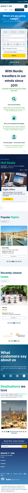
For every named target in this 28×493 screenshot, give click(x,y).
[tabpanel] (14, 187)
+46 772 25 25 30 (5, 1)
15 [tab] (14, 433)
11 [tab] (21, 431)
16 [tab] (16, 433)
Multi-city (22, 32)
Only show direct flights (10, 52)
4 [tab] (13, 261)
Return (5, 32)
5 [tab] (15, 261)
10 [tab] (19, 431)
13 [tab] (25, 431)
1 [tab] (7, 261)
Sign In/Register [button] (19, 9)
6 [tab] (17, 261)
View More (4, 221)
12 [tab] (23, 431)
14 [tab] (12, 433)
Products (3, 460)
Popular (10, 217)
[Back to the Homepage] (6, 6)
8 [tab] (20, 261)
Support (3, 466)
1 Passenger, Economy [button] (11, 48)
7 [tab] (18, 261)
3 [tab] (11, 261)
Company (3, 463)
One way (13, 32)
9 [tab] (17, 431)
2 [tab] (9, 261)
